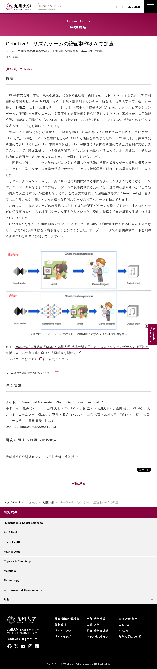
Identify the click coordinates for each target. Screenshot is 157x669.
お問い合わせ (15, 639)
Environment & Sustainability (23, 589)
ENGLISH (134, 7)
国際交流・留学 (128, 619)
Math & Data (12, 551)
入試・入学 (93, 624)
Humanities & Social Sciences (23, 522)
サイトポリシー (64, 630)
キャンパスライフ (97, 636)
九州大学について (130, 636)
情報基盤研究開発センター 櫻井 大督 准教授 (40, 457)
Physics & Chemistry (17, 561)
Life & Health (12, 542)
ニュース (31, 502)
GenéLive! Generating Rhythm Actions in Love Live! (60, 402)
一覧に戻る (78, 483)
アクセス (32, 639)
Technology (11, 580)
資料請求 (60, 624)
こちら (33, 359)
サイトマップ (63, 636)
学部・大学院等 (96, 619)
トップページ (12, 502)
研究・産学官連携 (97, 630)
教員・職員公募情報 (67, 619)
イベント (124, 630)
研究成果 (48, 502)
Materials (10, 570)
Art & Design (12, 532)
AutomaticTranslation (152, 334)
